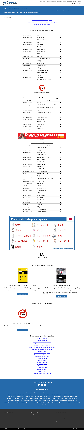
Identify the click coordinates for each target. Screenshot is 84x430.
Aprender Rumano (8, 402)
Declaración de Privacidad (8, 414)
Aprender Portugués (72, 400)
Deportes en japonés (42, 362)
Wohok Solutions (23, 428)
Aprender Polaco (63, 400)
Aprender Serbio (24, 402)
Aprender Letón (10, 400)
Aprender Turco (58, 402)
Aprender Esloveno (10, 396)
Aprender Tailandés (49, 402)
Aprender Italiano (64, 398)
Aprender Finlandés (29, 396)
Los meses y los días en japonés (42, 345)
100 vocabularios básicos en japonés (42, 342)
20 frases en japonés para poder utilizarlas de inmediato (42, 347)
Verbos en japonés (42, 351)
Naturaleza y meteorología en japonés (42, 373)
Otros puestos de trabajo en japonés (42, 24)
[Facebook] (39, 385)
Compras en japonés (42, 367)
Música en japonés (42, 371)
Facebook (75, 428)
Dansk (74, 1)
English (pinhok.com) (34, 412)
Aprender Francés (38, 396)
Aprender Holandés (19, 398)
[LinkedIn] (44, 385)
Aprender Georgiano (56, 396)
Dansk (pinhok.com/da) (60, 418)
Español (54, 1)
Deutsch (44, 1)
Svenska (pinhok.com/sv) (60, 416)
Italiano (58, 1)
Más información (22, 294)
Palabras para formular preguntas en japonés (42, 349)
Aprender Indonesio (38, 398)
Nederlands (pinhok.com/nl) (61, 412)
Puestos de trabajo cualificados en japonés (42, 20)
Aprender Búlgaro (73, 391)
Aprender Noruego (46, 400)
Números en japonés (42, 338)
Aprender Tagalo (40, 402)
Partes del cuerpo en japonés (42, 343)
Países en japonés (42, 360)
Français (47, 1)
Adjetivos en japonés (42, 358)
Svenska (70, 1)
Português (51, 1)
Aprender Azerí (46, 391)
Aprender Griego (65, 396)
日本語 (60, 1)
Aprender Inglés (46, 398)
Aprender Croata (55, 394)
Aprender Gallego (47, 396)
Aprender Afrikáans (11, 391)
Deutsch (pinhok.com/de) (34, 414)
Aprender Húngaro (28, 398)
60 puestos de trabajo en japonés (42, 354)
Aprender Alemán (20, 391)
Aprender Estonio (19, 396)
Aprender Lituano (18, 400)
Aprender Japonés (8, 17)
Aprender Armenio (37, 391)
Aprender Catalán (21, 394)
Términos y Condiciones (8, 412)
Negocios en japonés (42, 364)
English (41, 1)
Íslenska (79, 1)
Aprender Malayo (37, 400)
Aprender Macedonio (28, 400)
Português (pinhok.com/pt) (35, 418)
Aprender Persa (55, 400)
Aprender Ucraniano (67, 402)
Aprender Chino (37, 394)
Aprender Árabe (29, 391)
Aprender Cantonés (12, 394)
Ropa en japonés (42, 365)
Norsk (76, 1)
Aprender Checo (29, 394)
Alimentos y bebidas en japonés (42, 356)
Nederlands (64, 1)
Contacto (79, 3)
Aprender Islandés (55, 398)
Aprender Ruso (16, 402)
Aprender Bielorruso (63, 391)
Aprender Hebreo (74, 396)
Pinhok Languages (10, 428)
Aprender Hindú (10, 398)
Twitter (79, 428)
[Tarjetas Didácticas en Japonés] (22, 320)
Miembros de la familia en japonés (42, 353)
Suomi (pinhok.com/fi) (60, 414)
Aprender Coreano (46, 394)
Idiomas (73, 3)
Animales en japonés (42, 340)
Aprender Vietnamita (42, 404)
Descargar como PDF (42, 257)
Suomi (68, 1)
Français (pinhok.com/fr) (34, 416)
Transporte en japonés (42, 369)
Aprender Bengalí (54, 391)
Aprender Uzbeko (76, 402)
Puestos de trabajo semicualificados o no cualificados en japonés (42, 22)
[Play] (60, 35)
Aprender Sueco (32, 402)
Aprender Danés (63, 394)
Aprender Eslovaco (72, 394)
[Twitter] (42, 385)
